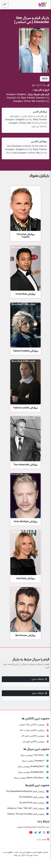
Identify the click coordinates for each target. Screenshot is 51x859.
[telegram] (35, 832)
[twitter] (39, 832)
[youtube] (30, 832)
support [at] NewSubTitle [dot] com (33, 827)
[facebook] (48, 832)
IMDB (44, 79)
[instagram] (44, 832)
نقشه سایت (41, 839)
